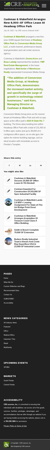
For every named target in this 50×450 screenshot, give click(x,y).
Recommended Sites (11, 290)
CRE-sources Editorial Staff (28, 31)
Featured (7, 327)
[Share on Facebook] (9, 165)
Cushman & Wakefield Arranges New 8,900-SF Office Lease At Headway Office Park (25, 23)
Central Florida (9, 385)
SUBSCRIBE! (9, 299)
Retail (6, 343)
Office (6, 331)
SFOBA (6, 367)
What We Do (8, 282)
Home (6, 278)
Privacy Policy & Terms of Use (15, 426)
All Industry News (10, 323)
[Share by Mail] (41, 165)
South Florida (9, 381)
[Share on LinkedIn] (30, 165)
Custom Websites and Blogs (14, 286)
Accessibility (8, 303)
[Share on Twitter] (20, 165)
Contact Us (8, 295)
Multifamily (8, 347)
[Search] (36, 6)
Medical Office (9, 335)
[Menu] (42, 6)
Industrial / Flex (9, 339)
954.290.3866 (11, 421)
